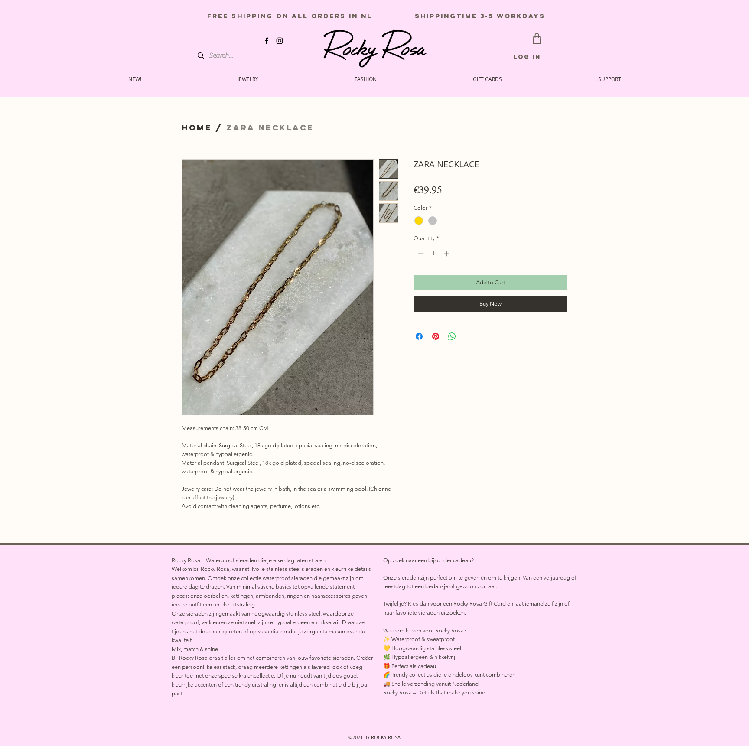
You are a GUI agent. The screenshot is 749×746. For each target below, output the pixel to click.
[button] (609, 79)
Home (197, 128)
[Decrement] (420, 253)
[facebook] (266, 40)
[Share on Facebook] (419, 336)
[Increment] (447, 253)
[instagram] (279, 40)
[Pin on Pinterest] (435, 336)
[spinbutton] (433, 253)
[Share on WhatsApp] (452, 336)
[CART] (537, 38)
